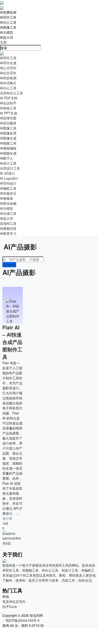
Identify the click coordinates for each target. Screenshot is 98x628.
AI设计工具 (8, 163)
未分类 (7, 518)
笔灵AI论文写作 (13, 601)
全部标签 (9, 264)
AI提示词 (6, 37)
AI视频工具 (8, 143)
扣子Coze (9, 606)
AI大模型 (6, 32)
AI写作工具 (8, 17)
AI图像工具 (8, 27)
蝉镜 (5, 596)
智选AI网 (36, 615)
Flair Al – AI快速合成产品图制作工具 (12, 342)
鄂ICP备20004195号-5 (23, 620)
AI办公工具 (8, 22)
